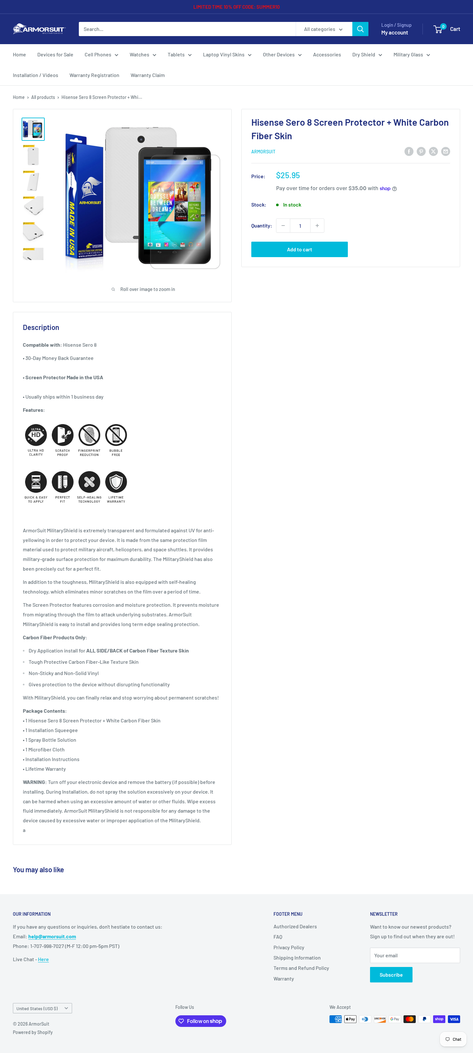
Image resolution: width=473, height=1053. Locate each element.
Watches (139, 54)
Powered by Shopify (33, 1032)
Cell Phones (98, 54)
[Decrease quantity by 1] (283, 225)
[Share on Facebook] (408, 151)
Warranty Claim (148, 75)
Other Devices (279, 54)
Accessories (327, 54)
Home (19, 54)
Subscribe (391, 974)
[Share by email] (445, 151)
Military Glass (408, 54)
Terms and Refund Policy (301, 968)
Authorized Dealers (295, 926)
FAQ (278, 936)
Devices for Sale (55, 54)
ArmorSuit (263, 151)
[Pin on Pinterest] (421, 151)
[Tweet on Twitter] (433, 151)
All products (43, 97)
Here (43, 959)
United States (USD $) (37, 1008)
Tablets (176, 54)
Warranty (284, 978)
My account (394, 32)
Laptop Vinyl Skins (224, 54)
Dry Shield (363, 54)
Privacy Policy (289, 947)
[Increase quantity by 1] (317, 225)
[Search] (360, 29)
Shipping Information (297, 957)
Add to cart (299, 249)
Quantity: (261, 225)
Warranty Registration (94, 75)
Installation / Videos (35, 75)
